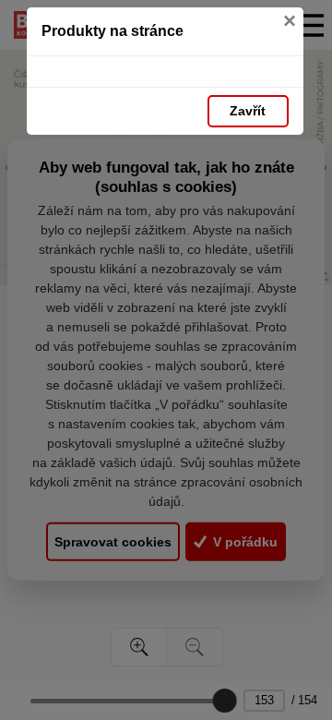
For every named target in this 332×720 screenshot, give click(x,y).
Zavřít (248, 110)
